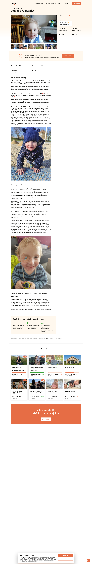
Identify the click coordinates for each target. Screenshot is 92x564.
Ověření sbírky (44, 65)
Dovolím (65, 555)
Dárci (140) (18, 65)
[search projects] (69, 3)
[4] (40, 46)
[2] (23, 46)
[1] (15, 46)
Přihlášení (65, 3)
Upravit (65, 561)
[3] (32, 46)
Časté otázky (35, 65)
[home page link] (14, 3)
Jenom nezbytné (65, 558)
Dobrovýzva (26, 65)
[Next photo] (55, 29)
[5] (49, 46)
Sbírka (12, 65)
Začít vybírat (76, 3)
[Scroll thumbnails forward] (55, 46)
